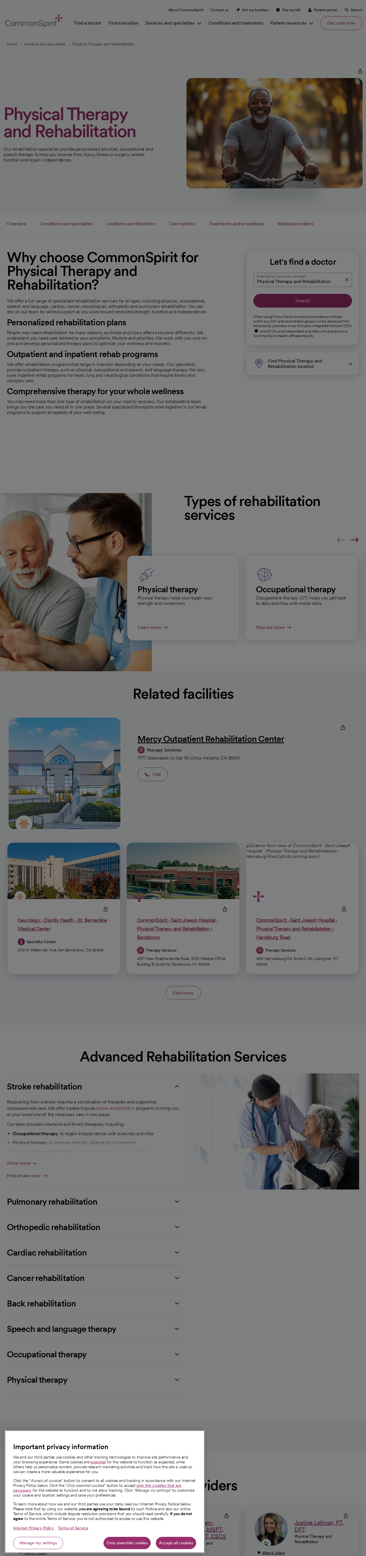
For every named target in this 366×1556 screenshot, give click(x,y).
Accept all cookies (176, 1543)
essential (98, 1462)
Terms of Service (73, 1528)
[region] (105, 1491)
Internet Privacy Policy (33, 1528)
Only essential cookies (127, 1543)
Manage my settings (38, 1543)
